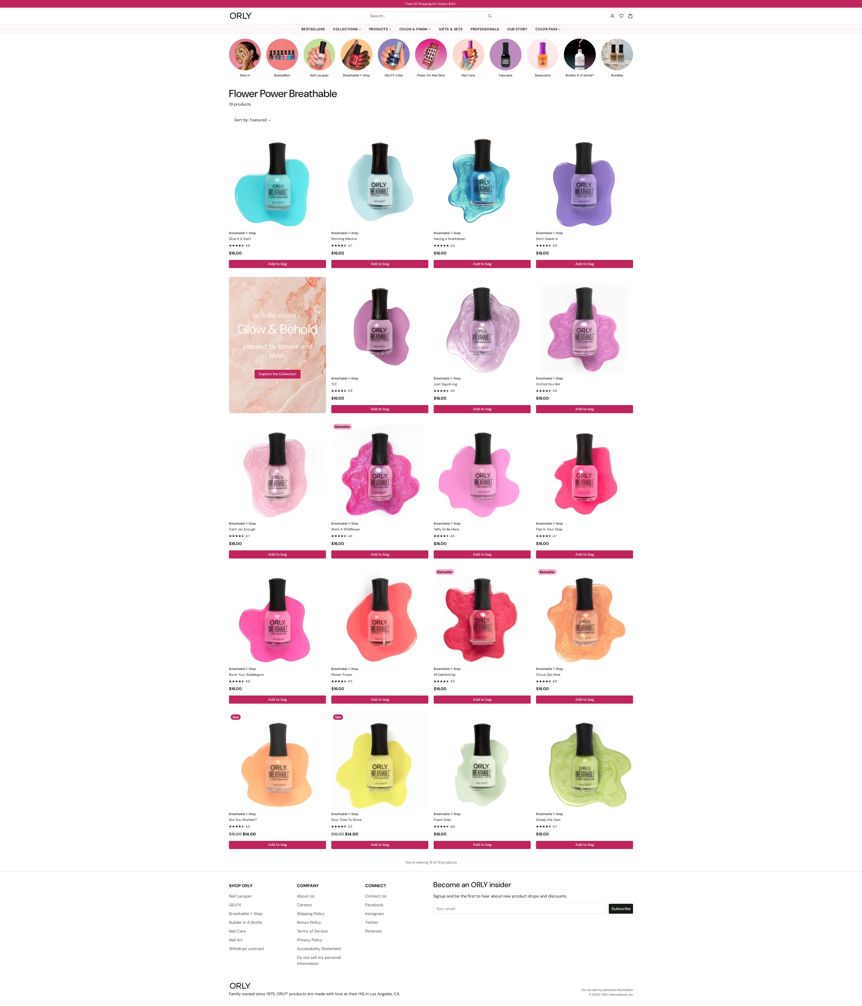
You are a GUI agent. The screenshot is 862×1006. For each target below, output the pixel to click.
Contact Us (375, 896)
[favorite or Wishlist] (621, 15)
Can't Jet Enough (242, 529)
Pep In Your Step (549, 529)
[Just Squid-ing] (482, 325)
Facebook (374, 905)
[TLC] (379, 325)
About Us (305, 896)
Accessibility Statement (319, 948)
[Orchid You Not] (584, 325)
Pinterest (373, 931)
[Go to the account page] (612, 16)
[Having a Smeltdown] (482, 180)
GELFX (235, 905)
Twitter (371, 922)
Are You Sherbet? (243, 820)
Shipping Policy (311, 913)
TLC (334, 384)
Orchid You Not (548, 384)
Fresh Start (442, 820)
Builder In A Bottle (245, 922)
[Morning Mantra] (379, 180)
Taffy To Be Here (446, 529)
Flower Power (341, 674)
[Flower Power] (379, 616)
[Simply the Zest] (584, 761)
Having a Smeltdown (449, 239)
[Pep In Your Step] (584, 470)
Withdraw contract (246, 948)
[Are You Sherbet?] (277, 761)
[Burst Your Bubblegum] (277, 616)
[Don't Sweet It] (584, 180)
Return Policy (309, 922)
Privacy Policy (309, 940)
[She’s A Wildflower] (379, 470)
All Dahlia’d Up (444, 674)
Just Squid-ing (445, 384)
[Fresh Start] (482, 761)
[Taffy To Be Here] (482, 470)
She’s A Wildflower (345, 529)
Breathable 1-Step (245, 913)
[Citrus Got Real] (584, 616)
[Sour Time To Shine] (379, 761)
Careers (304, 905)
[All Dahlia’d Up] (482, 616)
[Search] (490, 16)
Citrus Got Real (548, 674)
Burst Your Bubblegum (246, 674)
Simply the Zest (548, 820)
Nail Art (236, 940)
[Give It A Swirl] (277, 180)
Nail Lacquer (240, 896)
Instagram (374, 913)
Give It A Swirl (240, 239)
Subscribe (621, 908)
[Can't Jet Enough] (277, 470)
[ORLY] (241, 16)
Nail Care (237, 931)
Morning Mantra (343, 239)
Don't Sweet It (547, 239)
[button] (630, 16)
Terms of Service (312, 931)
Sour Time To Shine (346, 820)
